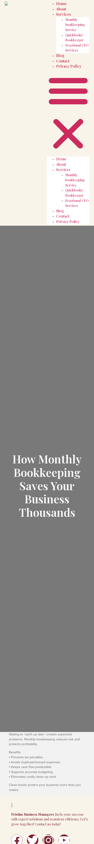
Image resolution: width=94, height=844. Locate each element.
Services (63, 14)
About (61, 9)
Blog (60, 55)
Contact (62, 61)
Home (61, 3)
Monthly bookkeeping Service (75, 24)
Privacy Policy (68, 66)
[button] (68, 113)
